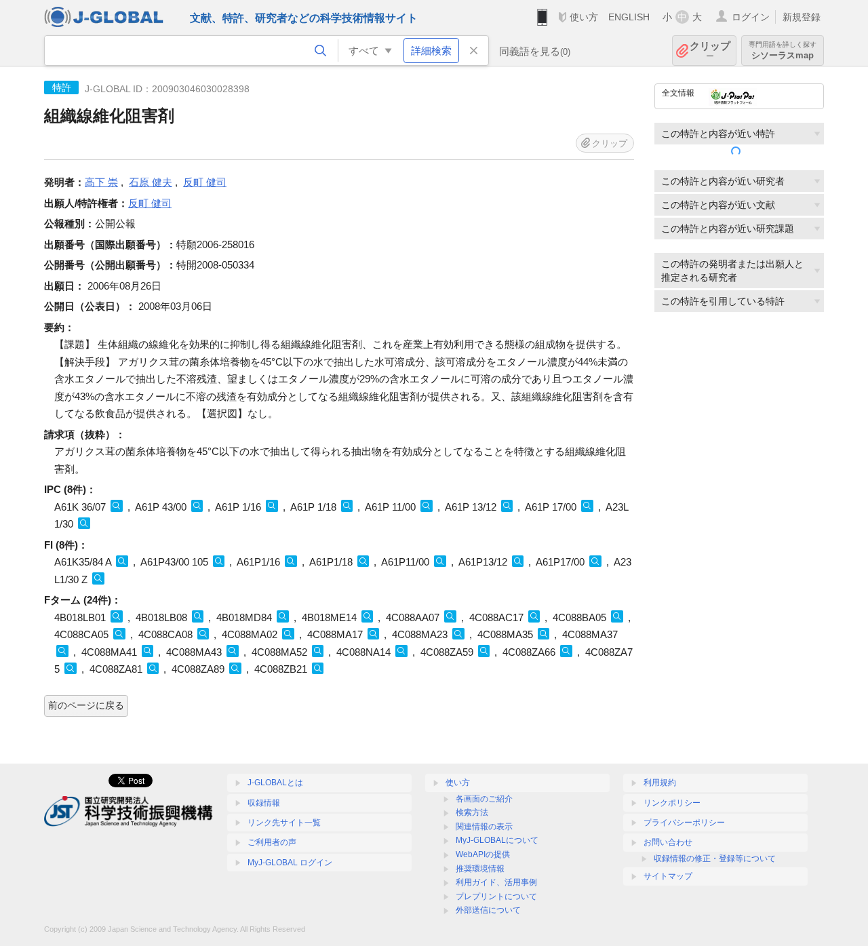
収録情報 (264, 803)
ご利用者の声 (272, 842)
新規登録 (802, 17)
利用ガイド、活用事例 (496, 882)
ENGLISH (629, 17)
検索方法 (472, 812)
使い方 (584, 17)
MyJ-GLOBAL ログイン (290, 862)
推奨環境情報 (480, 868)
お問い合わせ (668, 842)
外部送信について (488, 910)
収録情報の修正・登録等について (715, 858)
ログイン (751, 17)
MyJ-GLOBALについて (497, 840)
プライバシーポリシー (684, 822)
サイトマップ (668, 876)
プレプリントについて (496, 896)
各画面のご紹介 (484, 799)
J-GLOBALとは (275, 782)
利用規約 (660, 782)
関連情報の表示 (484, 826)
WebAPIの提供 (483, 854)
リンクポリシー (672, 803)
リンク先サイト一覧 (284, 822)
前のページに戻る (86, 705)
